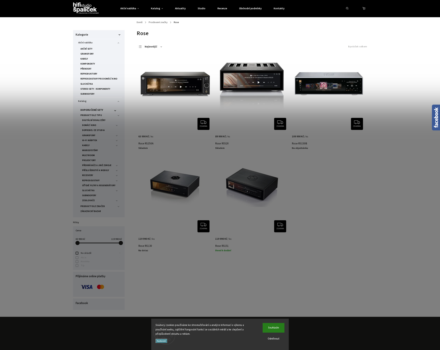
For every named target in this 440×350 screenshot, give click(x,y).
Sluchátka (86, 84)
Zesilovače (88, 200)
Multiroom (88, 155)
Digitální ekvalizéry (93, 120)
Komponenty (87, 63)
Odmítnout (273, 339)
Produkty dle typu (91, 115)
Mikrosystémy (90, 150)
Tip (100, 265)
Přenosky (85, 68)
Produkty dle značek (92, 206)
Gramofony (87, 53)
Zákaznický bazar (90, 211)
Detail (205, 138)
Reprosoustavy (91, 180)
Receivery (87, 175)
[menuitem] (132, 8)
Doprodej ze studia (93, 130)
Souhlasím (273, 328)
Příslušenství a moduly (95, 170)
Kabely (84, 58)
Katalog (82, 101)
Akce (100, 257)
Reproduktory (88, 73)
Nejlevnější (151, 47)
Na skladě (100, 253)
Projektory (89, 160)
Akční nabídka (85, 42)
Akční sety (86, 48)
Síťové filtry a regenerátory (98, 185)
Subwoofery (87, 94)
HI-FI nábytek (89, 140)
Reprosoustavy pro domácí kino (98, 78)
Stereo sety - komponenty (95, 89)
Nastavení (161, 341)
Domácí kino (89, 125)
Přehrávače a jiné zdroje (96, 165)
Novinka (100, 261)
